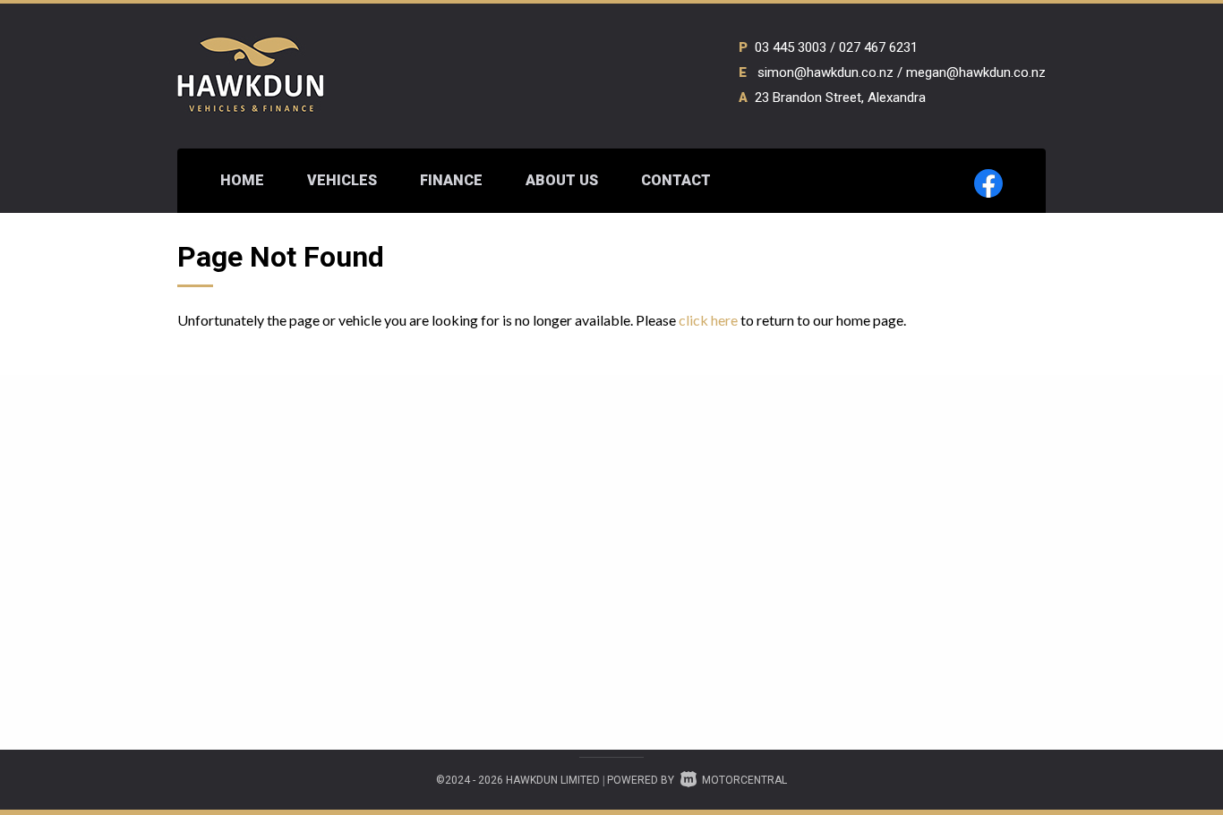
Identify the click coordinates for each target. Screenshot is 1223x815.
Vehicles (342, 180)
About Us (562, 180)
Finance (451, 180)
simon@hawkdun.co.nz (825, 72)
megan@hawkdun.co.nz (976, 72)
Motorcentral (744, 780)
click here (708, 319)
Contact (676, 180)
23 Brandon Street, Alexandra (840, 97)
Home (242, 180)
